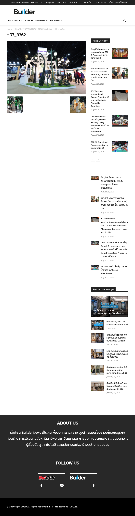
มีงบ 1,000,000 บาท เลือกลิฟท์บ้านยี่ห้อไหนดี (117, 323)
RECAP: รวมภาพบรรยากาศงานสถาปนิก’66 (33, 28)
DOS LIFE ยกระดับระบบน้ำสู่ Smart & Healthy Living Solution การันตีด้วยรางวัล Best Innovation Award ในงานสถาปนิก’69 (114, 249)
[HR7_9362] (46, 93)
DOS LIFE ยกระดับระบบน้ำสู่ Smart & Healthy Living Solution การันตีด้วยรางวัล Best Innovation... (100, 124)
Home (9, 28)
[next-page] (98, 160)
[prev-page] (93, 160)
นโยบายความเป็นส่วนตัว (118, 2)
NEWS (27, 20)
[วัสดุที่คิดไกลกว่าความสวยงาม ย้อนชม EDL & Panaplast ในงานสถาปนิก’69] (120, 53)
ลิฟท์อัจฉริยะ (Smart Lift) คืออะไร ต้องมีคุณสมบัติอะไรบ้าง (108, 311)
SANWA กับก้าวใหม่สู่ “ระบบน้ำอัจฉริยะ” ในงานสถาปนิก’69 (99, 145)
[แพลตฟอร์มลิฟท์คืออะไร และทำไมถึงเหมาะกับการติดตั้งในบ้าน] (97, 354)
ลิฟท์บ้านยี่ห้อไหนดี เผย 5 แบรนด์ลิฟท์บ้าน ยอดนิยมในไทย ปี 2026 (117, 386)
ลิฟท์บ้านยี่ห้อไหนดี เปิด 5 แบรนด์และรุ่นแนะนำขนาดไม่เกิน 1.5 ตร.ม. (117, 337)
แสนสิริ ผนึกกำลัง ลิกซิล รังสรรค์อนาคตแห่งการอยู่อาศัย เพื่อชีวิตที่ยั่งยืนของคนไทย (100, 74)
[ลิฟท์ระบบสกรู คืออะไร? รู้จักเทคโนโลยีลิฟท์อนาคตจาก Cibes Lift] (97, 370)
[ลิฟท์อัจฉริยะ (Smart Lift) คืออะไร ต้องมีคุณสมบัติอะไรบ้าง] (109, 306)
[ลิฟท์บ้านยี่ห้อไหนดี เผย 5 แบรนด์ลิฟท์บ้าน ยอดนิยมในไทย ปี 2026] (97, 386)
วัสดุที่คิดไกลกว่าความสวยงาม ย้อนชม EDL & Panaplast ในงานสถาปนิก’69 (100, 53)
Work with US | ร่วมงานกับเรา (81, 2)
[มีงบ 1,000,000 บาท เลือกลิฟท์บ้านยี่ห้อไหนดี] (97, 325)
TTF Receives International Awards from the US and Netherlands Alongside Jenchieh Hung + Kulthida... (114, 225)
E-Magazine (49, 2)
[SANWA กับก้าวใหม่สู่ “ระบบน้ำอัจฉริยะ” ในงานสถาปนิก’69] (120, 146)
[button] (124, 21)
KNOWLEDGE (56, 20)
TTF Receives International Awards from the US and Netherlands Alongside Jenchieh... (100, 98)
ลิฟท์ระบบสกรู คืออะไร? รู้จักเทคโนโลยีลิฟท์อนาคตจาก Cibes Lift (117, 370)
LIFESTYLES (40, 20)
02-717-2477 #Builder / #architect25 (26, 2)
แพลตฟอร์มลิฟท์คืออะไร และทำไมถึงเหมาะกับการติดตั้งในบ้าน (117, 353)
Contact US (101, 2)
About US (61, 2)
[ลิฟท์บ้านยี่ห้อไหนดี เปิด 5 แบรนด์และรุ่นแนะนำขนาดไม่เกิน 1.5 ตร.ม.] (97, 338)
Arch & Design (15, 20)
